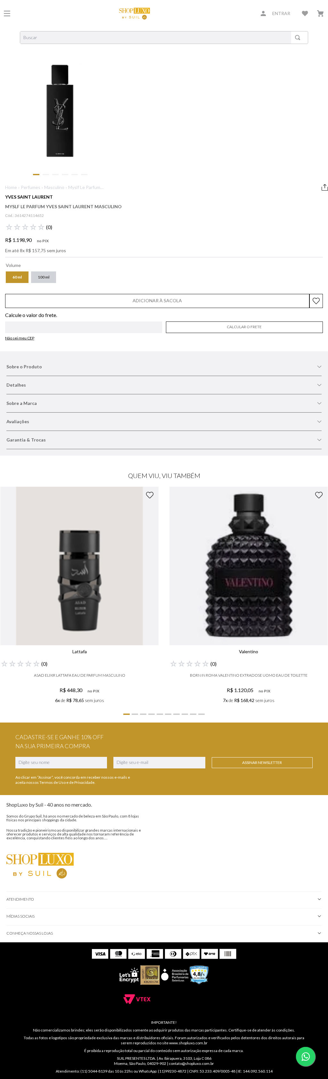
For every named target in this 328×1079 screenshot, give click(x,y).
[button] (17, 277)
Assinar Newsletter (262, 762)
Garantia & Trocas (26, 439)
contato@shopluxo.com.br (191, 1063)
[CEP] (83, 322)
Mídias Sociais (20, 916)
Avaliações (17, 421)
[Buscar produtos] (299, 37)
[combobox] (164, 37)
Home (11, 187)
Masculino (54, 187)
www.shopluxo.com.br (188, 1042)
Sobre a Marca (21, 403)
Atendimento (20, 899)
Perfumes (30, 187)
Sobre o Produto (24, 366)
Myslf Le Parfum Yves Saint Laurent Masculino (84, 187)
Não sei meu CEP (19, 338)
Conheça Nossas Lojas (29, 933)
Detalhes (16, 385)
